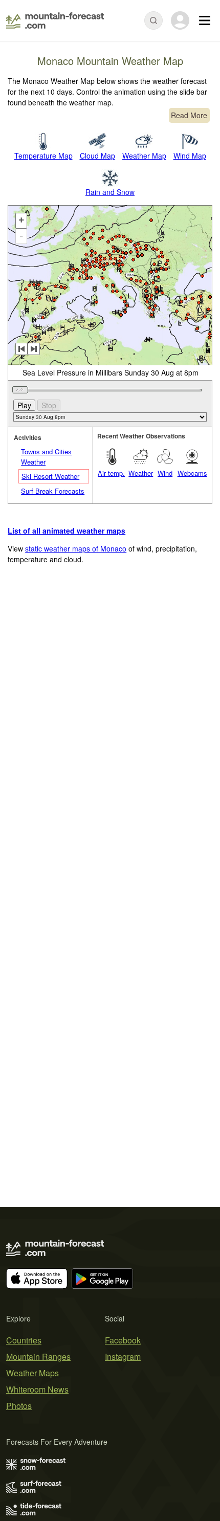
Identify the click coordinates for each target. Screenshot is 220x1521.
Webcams (192, 473)
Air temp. (111, 473)
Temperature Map (43, 155)
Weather (140, 473)
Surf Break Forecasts (52, 491)
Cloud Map (97, 155)
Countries (23, 1340)
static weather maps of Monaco (75, 548)
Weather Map (144, 155)
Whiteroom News (37, 1389)
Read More (189, 115)
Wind (165, 473)
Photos (19, 1406)
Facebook (123, 1340)
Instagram (123, 1356)
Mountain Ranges (38, 1356)
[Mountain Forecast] (55, 20)
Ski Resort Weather (50, 476)
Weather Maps (32, 1373)
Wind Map (189, 155)
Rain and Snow (110, 192)
